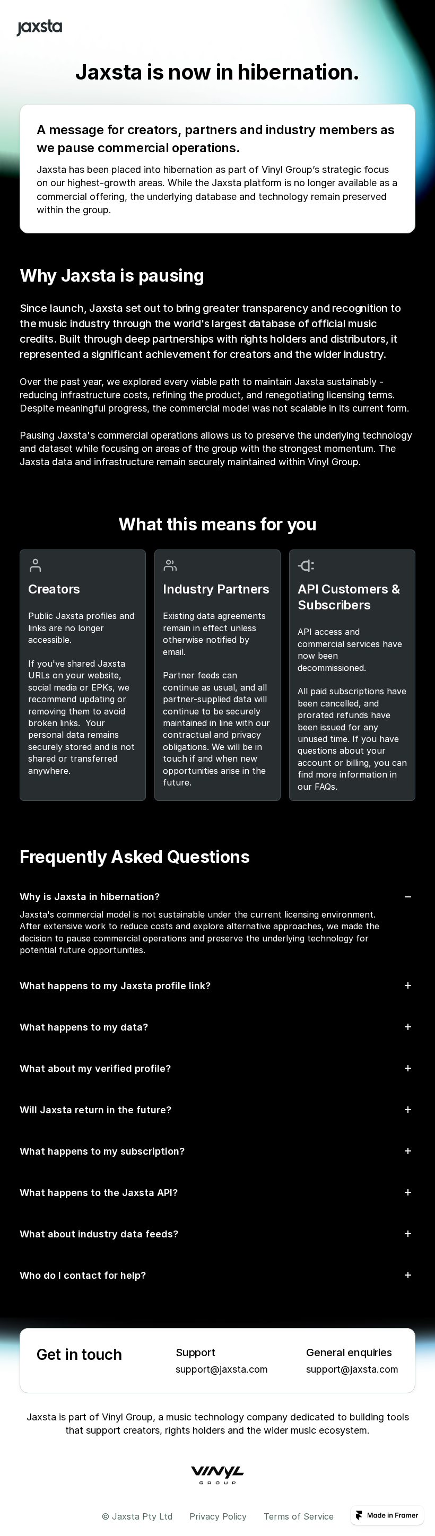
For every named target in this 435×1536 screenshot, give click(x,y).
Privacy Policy (218, 1516)
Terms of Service (299, 1516)
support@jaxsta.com (222, 1369)
